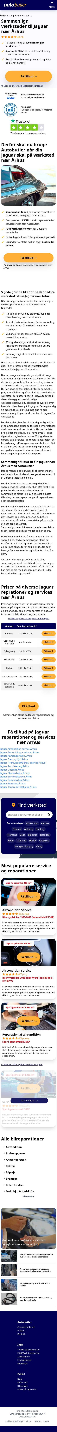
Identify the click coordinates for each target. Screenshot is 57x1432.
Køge (11, 840)
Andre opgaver (15, 1153)
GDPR (46, 1421)
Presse (20, 1330)
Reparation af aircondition (21, 1034)
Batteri (10, 1166)
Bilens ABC (22, 1382)
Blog (19, 1379)
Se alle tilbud (27, 1100)
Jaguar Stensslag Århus (13, 783)
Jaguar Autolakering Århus (14, 766)
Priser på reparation (27, 1389)
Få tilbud (47, 633)
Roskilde (45, 834)
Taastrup (21, 840)
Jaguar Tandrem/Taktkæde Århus (18, 787)
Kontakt (21, 1334)
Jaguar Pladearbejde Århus (15, 773)
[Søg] (49, 814)
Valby (39, 846)
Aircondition (14, 1147)
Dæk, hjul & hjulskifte (20, 1191)
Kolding (40, 829)
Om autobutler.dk (25, 1327)
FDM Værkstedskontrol (28, 1353)
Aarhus (45, 823)
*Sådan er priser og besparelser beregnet (22, 85)
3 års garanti (23, 1356)
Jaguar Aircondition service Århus (18, 749)
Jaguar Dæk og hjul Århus (14, 759)
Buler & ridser (15, 1185)
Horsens (12, 834)
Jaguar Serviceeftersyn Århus (16, 776)
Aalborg (28, 829)
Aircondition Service (16, 910)
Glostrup (44, 840)
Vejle (22, 834)
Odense (17, 829)
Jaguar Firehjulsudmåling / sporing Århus (22, 762)
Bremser (11, 1178)
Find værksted (24, 1360)
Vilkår (29, 1421)
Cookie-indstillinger (14, 1421)
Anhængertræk (16, 1159)
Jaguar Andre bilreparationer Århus (19, 752)
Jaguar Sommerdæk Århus (14, 780)
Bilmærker (22, 1363)
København (32, 823)
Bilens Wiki (22, 1386)
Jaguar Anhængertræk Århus (16, 755)
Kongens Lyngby (24, 846)
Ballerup (32, 834)
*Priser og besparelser (28, 1349)
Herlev (32, 840)
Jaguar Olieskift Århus (12, 769)
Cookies (37, 1421)
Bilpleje (10, 1172)
